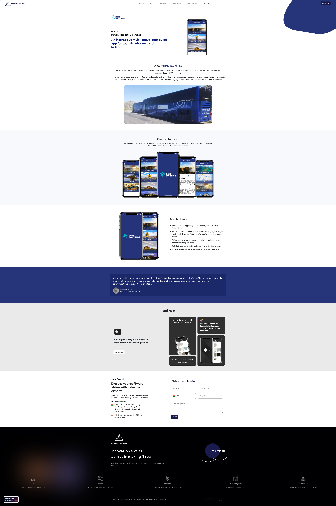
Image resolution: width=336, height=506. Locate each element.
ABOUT (141, 3)
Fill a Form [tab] (175, 381)
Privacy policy (164, 499)
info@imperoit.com (121, 401)
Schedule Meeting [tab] (188, 381)
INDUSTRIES (177, 3)
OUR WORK (206, 3)
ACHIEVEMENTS (192, 3)
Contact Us (325, 3)
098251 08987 (119, 411)
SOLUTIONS (163, 3)
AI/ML (152, 3)
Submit (174, 417)
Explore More (119, 352)
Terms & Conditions (151, 499)
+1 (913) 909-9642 (120, 417)
